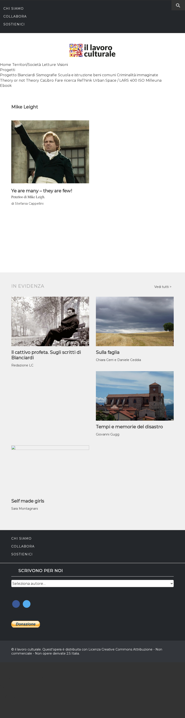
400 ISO (137, 80)
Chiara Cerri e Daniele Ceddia (118, 360)
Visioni (62, 65)
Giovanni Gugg (107, 434)
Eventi (8, 696)
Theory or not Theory (19, 80)
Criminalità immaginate (137, 75)
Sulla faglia (108, 352)
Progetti (7, 70)
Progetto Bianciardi (17, 75)
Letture (49, 65)
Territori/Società (26, 65)
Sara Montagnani (24, 509)
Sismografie (46, 75)
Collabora (15, 16)
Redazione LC (22, 365)
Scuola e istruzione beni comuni (87, 75)
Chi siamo (13, 9)
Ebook (6, 85)
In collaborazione (22, 677)
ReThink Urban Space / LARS (103, 80)
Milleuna (154, 80)
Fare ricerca (65, 80)
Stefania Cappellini (29, 204)
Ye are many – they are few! (41, 190)
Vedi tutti (162, 287)
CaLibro (47, 80)
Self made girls (27, 501)
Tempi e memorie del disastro (129, 426)
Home (5, 65)
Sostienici (14, 24)
